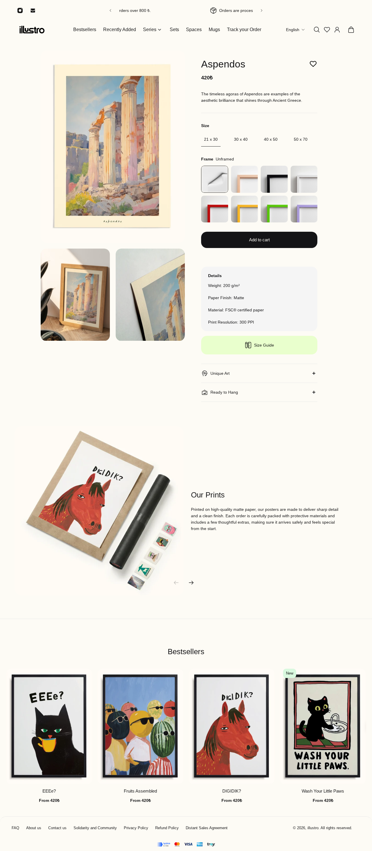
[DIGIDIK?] (231, 726)
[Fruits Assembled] (140, 726)
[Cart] (351, 29)
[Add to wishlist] (313, 64)
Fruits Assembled (140, 791)
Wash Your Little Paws (323, 791)
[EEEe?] (49, 726)
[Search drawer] (317, 29)
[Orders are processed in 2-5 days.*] (186, 10)
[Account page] (337, 29)
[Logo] (31, 29)
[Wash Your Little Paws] (323, 726)
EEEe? (49, 791)
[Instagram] (20, 10)
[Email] (32, 10)
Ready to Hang (224, 392)
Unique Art (220, 373)
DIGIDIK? (231, 791)
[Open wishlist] (327, 29)
